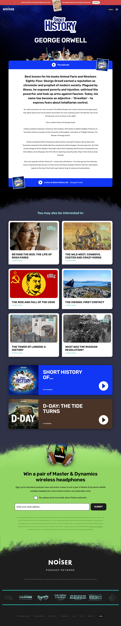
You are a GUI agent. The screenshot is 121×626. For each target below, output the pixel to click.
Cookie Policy (64, 616)
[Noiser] (8, 9)
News (82, 616)
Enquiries (90, 616)
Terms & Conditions (39, 616)
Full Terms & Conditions (96, 526)
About (74, 616)
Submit (98, 506)
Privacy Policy (52, 616)
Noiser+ (111, 10)
